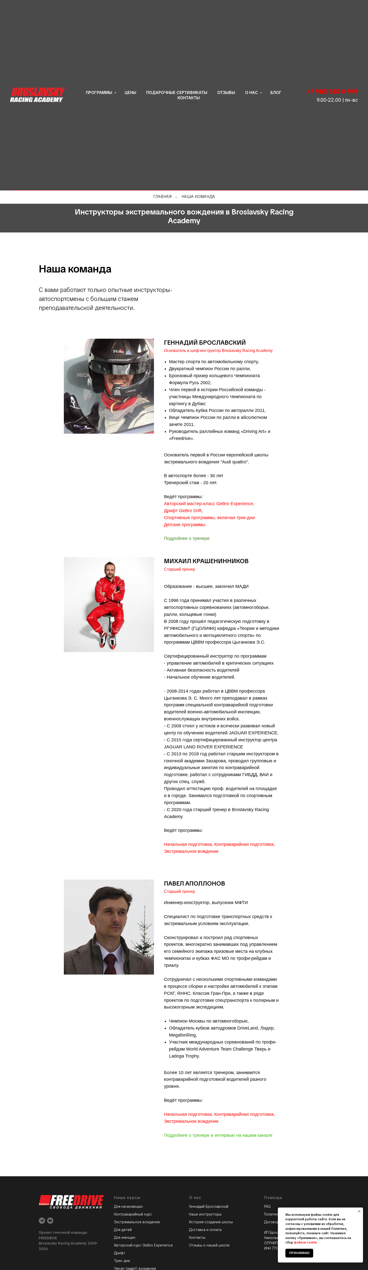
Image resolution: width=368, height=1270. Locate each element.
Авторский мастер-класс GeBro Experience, (209, 503)
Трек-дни (122, 1261)
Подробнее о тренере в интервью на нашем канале (218, 1135)
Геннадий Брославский (208, 1206)
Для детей (123, 1230)
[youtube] (50, 1221)
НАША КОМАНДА (198, 196)
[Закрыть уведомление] (359, 1211)
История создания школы (211, 1222)
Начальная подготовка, (188, 844)
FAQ (267, 1206)
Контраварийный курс (133, 1214)
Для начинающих (128, 1206)
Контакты (197, 1237)
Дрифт (119, 1253)
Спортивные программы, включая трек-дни (209, 517)
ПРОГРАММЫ (99, 92)
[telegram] (42, 1221)
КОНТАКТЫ (188, 97)
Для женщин (124, 1237)
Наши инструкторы (205, 1214)
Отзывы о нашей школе (209, 1245)
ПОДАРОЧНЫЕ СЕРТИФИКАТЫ (176, 92)
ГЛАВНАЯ (162, 196)
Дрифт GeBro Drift (183, 510)
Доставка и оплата (205, 1230)
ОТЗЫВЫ (226, 92)
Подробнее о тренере (187, 538)
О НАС (252, 92)
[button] (301, 24)
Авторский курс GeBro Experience (143, 1245)
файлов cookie (305, 1243)
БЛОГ (275, 92)
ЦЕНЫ (130, 92)
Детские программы (184, 524)
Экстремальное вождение (191, 851)
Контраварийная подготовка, (244, 844)
